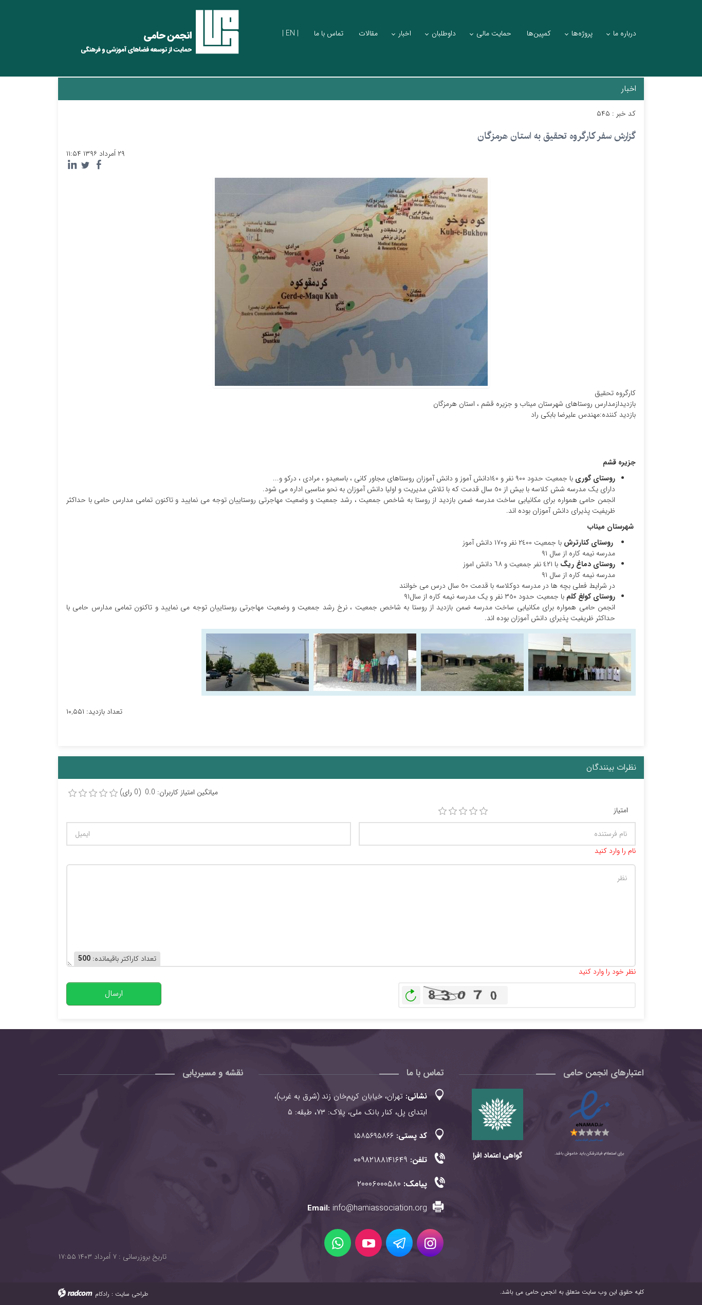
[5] (483, 811)
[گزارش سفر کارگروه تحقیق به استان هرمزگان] (351, 281)
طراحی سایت (131, 1294)
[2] (452, 811)
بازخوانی (411, 992)
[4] (473, 811)
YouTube (368, 1243)
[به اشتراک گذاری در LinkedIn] (72, 165)
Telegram (399, 1243)
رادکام (102, 1294)
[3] (463, 811)
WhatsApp (337, 1243)
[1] (442, 811)
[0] (72, 793)
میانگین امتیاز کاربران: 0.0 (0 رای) (169, 792)
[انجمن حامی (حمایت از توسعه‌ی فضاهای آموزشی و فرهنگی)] (150, 41)
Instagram (430, 1243)
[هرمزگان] (579, 661)
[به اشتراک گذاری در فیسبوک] (98, 165)
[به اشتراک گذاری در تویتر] (85, 165)
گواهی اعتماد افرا (497, 1155)
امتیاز (621, 810)
